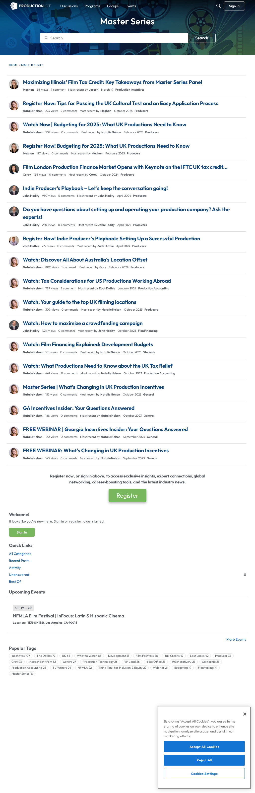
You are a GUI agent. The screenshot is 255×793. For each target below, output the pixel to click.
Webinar (160, 667)
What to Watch (89, 656)
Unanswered (127, 574)
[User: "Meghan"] (14, 84)
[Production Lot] (30, 6)
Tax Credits (174, 656)
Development (118, 656)
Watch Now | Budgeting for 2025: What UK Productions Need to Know (104, 124)
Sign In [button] (22, 532)
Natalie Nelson (33, 111)
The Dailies (46, 656)
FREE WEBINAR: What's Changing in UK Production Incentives (96, 450)
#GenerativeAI (183, 661)
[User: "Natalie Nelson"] (14, 105)
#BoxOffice (155, 661)
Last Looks (199, 656)
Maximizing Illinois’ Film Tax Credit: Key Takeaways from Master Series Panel (112, 82)
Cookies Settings (204, 774)
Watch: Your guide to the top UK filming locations (79, 302)
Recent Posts (19, 560)
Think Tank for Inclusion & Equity (122, 667)
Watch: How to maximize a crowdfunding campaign (83, 323)
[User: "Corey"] (14, 169)
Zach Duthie (31, 246)
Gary (102, 267)
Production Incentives (129, 89)
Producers (141, 111)
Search (201, 37)
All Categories (20, 553)
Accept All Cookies (204, 747)
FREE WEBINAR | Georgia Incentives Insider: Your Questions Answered (105, 429)
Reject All (204, 760)
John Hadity (31, 196)
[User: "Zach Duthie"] (14, 241)
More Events (236, 639)
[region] (204, 748)
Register (127, 495)
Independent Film (42, 661)
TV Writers (62, 667)
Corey (27, 174)
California (210, 661)
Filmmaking (207, 667)
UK (66, 656)
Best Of (15, 581)
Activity (15, 567)
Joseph (93, 89)
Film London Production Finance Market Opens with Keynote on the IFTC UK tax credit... (125, 167)
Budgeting (182, 667)
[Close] (244, 714)
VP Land (132, 661)
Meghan (28, 89)
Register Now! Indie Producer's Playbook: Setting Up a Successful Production (111, 238)
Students (149, 352)
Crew (16, 661)
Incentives (20, 656)
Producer (223, 656)
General (148, 394)
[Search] (218, 5)
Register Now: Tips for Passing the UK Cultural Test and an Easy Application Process (120, 103)
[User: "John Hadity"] (14, 190)
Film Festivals (147, 656)
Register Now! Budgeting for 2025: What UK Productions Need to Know (106, 145)
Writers (69, 661)
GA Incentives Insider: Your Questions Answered (78, 408)
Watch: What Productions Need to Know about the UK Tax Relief (98, 365)
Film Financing (148, 330)
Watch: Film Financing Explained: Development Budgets (88, 344)
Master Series (22, 673)
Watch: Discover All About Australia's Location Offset (85, 259)
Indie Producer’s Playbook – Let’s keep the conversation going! (95, 188)
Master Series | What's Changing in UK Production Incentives (93, 387)
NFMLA (85, 667)
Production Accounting (153, 288)
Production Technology (100, 661)
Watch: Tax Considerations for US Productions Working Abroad (97, 280)
